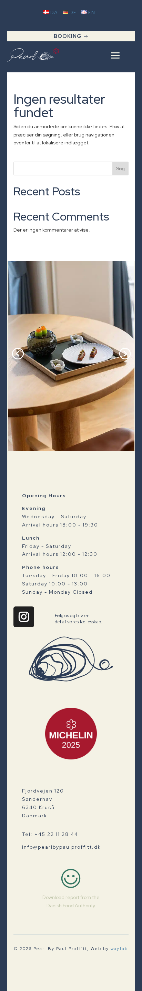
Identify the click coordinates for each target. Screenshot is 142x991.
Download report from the (71, 897)
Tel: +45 (50, 834)
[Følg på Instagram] (23, 616)
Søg (120, 168)
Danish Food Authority (71, 905)
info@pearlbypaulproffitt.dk (61, 847)
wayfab (119, 948)
